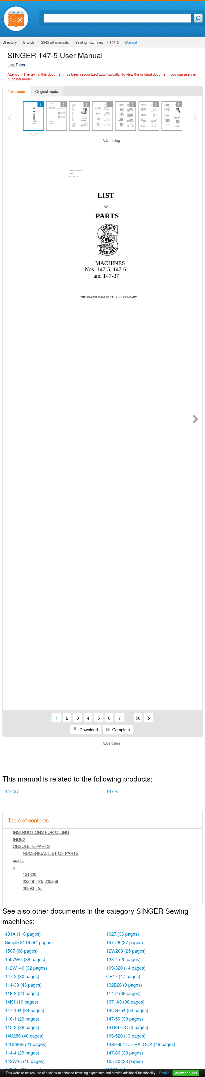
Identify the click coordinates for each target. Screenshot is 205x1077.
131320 (29, 874)
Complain (120, 729)
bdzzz (18, 860)
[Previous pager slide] (9, 118)
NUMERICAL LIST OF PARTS (50, 853)
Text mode (16, 91)
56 (138, 718)
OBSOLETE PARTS (31, 846)
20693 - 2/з (33, 888)
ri (14, 867)
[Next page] (195, 419)
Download (88, 729)
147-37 (12, 791)
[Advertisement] (102, 149)
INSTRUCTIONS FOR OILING (41, 832)
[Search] (198, 18)
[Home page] (16, 18)
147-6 (112, 791)
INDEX (19, 839)
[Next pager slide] (195, 118)
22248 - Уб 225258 (40, 881)
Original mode (46, 91)
